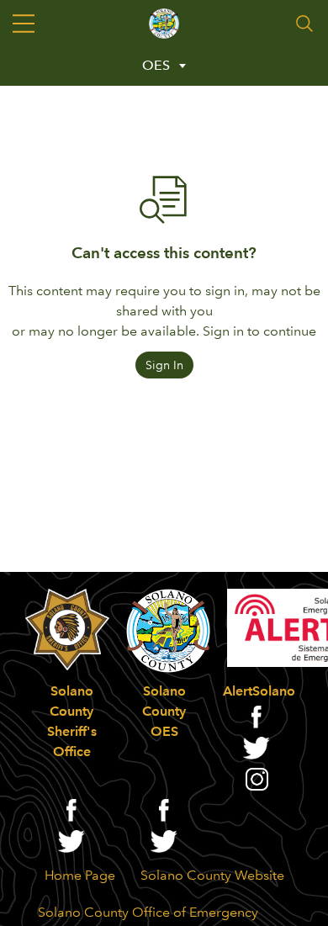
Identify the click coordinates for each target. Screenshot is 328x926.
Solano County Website (212, 875)
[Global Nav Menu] (23, 23)
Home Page (80, 875)
